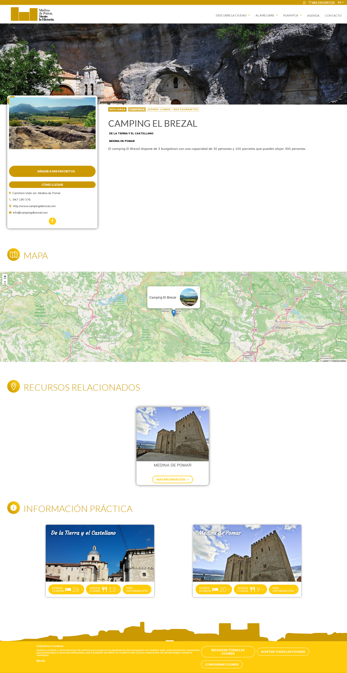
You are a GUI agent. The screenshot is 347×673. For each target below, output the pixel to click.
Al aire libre (265, 15)
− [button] (5, 282)
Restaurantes (186, 109)
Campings (137, 109)
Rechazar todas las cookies (228, 651)
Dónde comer (159, 109)
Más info (41, 661)
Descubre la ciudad (231, 15)
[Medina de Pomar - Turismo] (33, 20)
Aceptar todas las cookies (283, 652)
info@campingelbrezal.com (30, 212)
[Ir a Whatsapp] (304, 2)
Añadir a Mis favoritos (56, 171)
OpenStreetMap (339, 360)
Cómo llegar (52, 184)
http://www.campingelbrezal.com (34, 206)
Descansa (117, 109)
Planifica (290, 15)
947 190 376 (22, 199)
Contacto (333, 15)
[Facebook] (52, 221)
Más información (137, 589)
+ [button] (5, 276)
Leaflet (326, 360)
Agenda (313, 15)
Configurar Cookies (222, 664)
